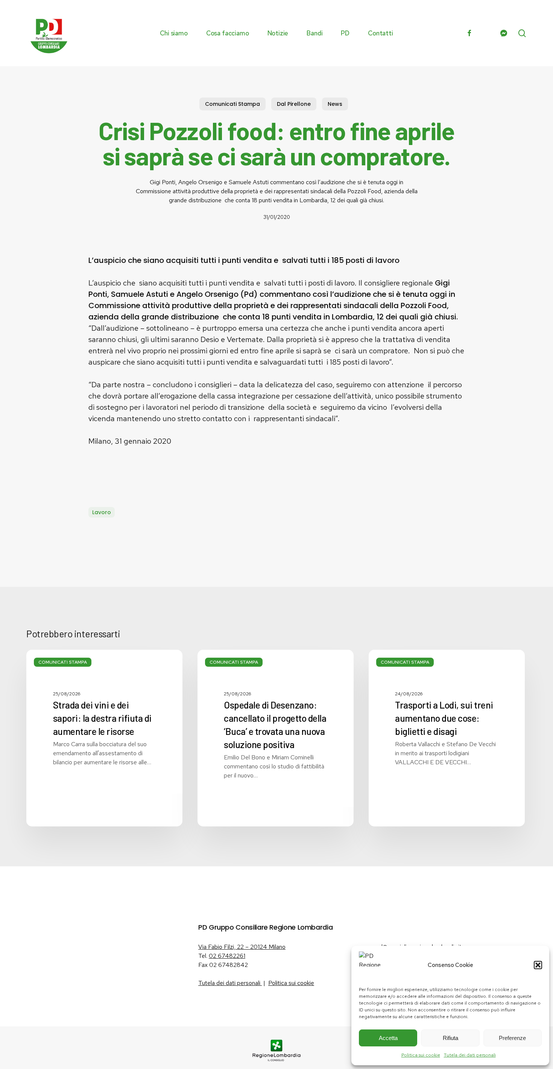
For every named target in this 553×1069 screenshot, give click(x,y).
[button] (538, 965)
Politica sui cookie (420, 1055)
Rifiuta (450, 1038)
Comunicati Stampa (232, 104)
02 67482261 (227, 956)
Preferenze (512, 1038)
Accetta (388, 1038)
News (335, 104)
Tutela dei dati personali (470, 1055)
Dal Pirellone (294, 104)
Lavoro (101, 512)
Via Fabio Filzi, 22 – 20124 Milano (242, 947)
